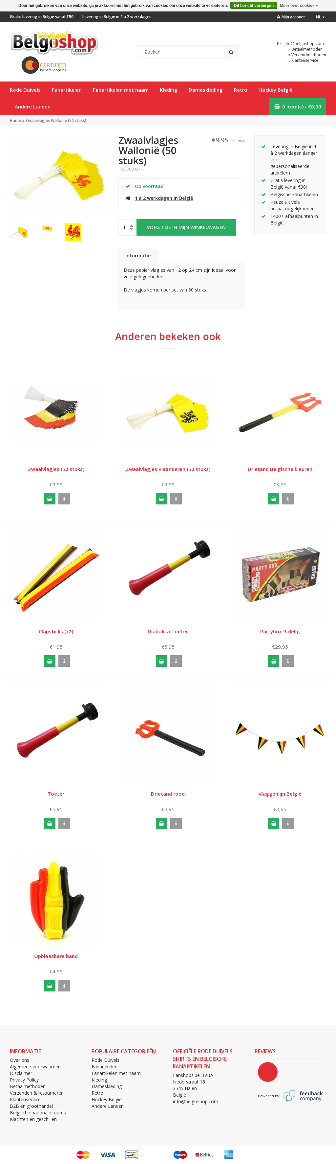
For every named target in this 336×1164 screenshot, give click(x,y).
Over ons (19, 1060)
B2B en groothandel (31, 1106)
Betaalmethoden (28, 1086)
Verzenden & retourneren (37, 1093)
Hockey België (276, 89)
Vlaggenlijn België (280, 793)
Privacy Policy (24, 1080)
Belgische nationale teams (38, 1112)
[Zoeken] (231, 51)
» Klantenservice (303, 60)
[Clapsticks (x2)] (56, 574)
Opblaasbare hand (56, 956)
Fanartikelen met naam (121, 89)
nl (318, 17)
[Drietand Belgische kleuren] (280, 412)
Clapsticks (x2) (56, 631)
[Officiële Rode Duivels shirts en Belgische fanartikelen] (54, 41)
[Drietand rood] (168, 736)
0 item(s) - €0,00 (301, 106)
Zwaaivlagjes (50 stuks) (56, 469)
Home (15, 120)
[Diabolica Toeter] (168, 574)
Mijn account (293, 17)
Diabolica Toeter (168, 631)
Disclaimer (21, 1073)
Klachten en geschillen (33, 1119)
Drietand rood (168, 793)
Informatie (138, 255)
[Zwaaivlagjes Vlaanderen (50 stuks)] (168, 412)
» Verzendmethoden (307, 55)
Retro (240, 89)
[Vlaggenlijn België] (280, 736)
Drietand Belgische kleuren (280, 469)
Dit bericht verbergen (254, 5)
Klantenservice (25, 1099)
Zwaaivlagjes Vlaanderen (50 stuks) (168, 469)
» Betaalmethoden (305, 49)
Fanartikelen (67, 89)
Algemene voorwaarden (35, 1066)
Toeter (56, 793)
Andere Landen (33, 106)
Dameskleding (206, 89)
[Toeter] (56, 736)
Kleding (169, 89)
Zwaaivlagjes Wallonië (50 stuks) (55, 120)
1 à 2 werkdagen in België (164, 198)
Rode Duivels (25, 89)
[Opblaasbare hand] (56, 899)
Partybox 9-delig (280, 631)
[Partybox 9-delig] (280, 574)
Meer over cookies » (299, 5)
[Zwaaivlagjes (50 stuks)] (56, 412)
